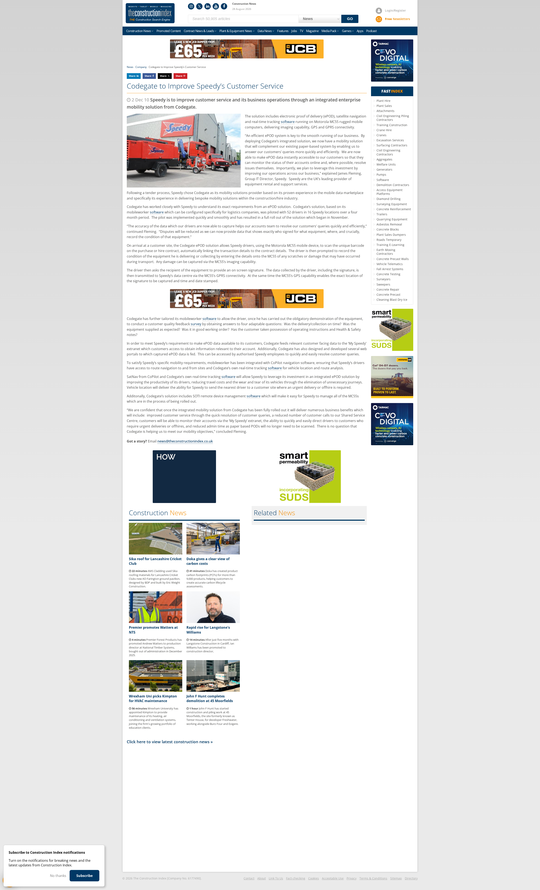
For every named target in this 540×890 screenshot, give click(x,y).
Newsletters (397, 19)
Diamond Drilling (389, 199)
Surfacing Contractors (392, 145)
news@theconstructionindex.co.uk (185, 441)
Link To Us (276, 878)
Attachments (385, 111)
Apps (360, 31)
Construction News (138, 31)
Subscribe (84, 875)
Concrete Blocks (388, 229)
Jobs (294, 31)
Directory (411, 878)
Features (282, 31)
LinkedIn (207, 6)
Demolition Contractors (393, 185)
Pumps (381, 175)
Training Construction (392, 125)
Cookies (313, 878)
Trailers (382, 214)
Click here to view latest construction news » (170, 741)
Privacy (351, 878)
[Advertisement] (247, 808)
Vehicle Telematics (390, 264)
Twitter (199, 6)
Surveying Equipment (392, 204)
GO (350, 19)
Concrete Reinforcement (394, 209)
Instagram (191, 6)
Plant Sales (384, 106)
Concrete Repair (388, 289)
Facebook (224, 6)
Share (132, 75)
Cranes (381, 135)
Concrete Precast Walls (393, 259)
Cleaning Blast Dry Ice (392, 300)
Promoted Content (169, 31)
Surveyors (383, 279)
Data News (265, 31)
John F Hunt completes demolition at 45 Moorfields (209, 698)
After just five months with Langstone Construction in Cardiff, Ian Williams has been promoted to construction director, (212, 645)
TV (301, 31)
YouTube (216, 6)
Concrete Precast (388, 295)
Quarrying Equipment (392, 219)
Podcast (371, 31)
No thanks (58, 875)
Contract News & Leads (199, 31)
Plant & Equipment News (235, 31)
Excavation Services (390, 140)
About (261, 878)
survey (196, 324)
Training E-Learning (390, 245)
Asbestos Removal (389, 224)
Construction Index (150, 13)
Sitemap (396, 878)
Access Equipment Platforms (389, 192)
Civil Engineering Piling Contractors (393, 118)
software (288, 121)
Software (383, 180)
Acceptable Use (333, 878)
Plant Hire (383, 101)
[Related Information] (247, 57)
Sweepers (383, 284)
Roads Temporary (389, 240)
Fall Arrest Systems (390, 269)
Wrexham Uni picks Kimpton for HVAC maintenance (153, 698)
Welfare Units (386, 164)
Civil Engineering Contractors (388, 152)
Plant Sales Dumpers (391, 235)
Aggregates (384, 159)
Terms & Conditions (373, 878)
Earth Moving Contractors (386, 252)
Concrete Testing (388, 274)
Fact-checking (295, 878)
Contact (249, 878)
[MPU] (184, 501)
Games (346, 31)
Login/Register (395, 10)
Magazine (312, 31)
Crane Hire (384, 130)
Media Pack (328, 31)
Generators (384, 169)
